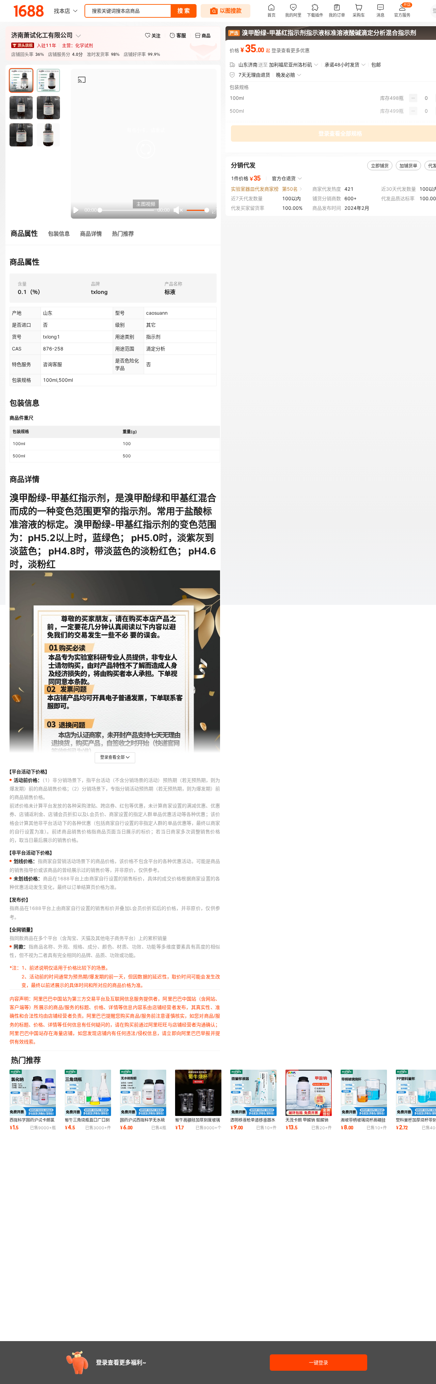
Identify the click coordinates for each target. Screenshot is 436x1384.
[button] (146, 149)
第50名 (290, 189)
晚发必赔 (285, 75)
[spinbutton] (426, 98)
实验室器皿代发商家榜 (255, 189)
